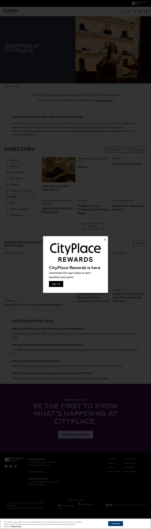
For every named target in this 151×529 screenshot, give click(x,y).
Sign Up (56, 284)
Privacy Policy (16, 526)
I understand (115, 523)
